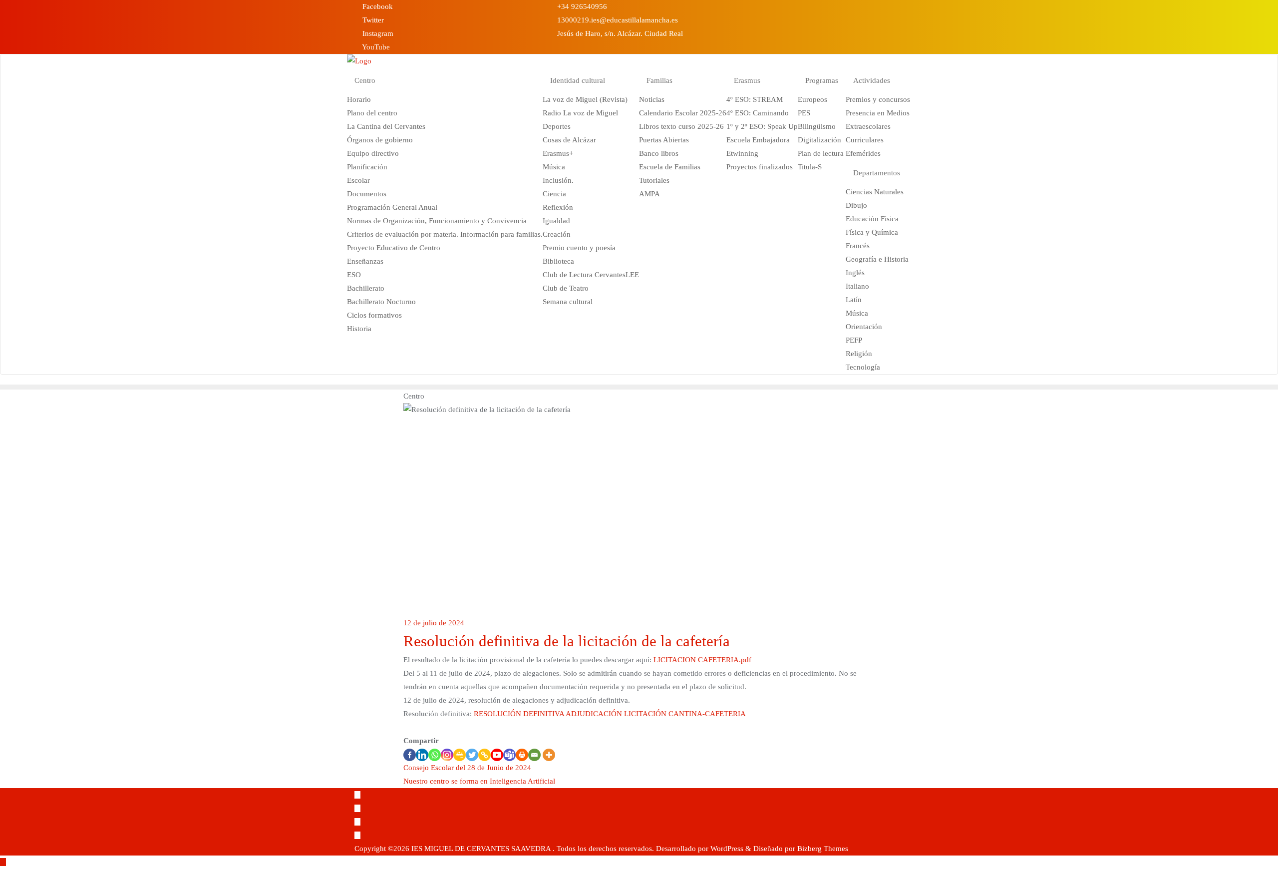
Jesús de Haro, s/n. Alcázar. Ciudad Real (619, 33)
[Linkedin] (422, 755)
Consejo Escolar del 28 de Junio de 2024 (467, 768)
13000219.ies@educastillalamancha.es (616, 20)
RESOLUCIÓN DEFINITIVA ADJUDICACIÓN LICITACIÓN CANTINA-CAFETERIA (610, 714)
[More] (549, 755)
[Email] (534, 755)
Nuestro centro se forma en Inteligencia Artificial (479, 781)
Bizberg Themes (822, 849)
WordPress (726, 849)
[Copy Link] (484, 755)
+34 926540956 (581, 6)
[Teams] (509, 755)
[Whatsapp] (434, 755)
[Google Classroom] (459, 755)
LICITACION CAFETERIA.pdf (702, 660)
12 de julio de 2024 (433, 623)
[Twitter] (472, 755)
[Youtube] (497, 755)
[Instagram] (447, 755)
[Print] (522, 755)
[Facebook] (409, 755)
